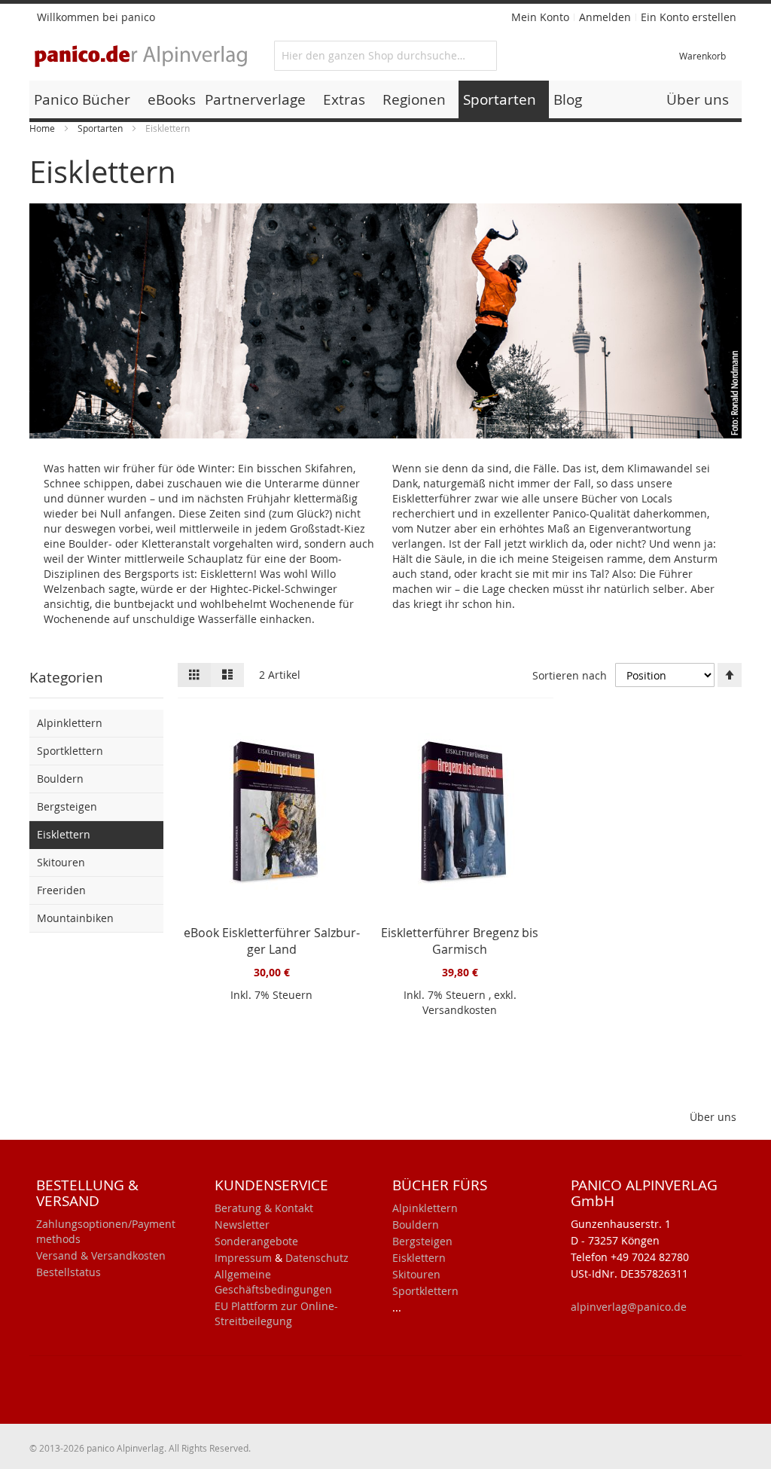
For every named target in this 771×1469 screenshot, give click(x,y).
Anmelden (605, 17)
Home (43, 128)
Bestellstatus (68, 1272)
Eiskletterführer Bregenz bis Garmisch (459, 940)
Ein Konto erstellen (688, 17)
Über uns (713, 1117)
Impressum (243, 1258)
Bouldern (415, 1224)
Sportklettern (425, 1291)
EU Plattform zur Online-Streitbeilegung (276, 1313)
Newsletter (242, 1224)
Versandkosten (459, 1010)
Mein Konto (540, 17)
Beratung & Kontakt (264, 1208)
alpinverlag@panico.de (629, 1307)
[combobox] (385, 56)
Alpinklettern (425, 1208)
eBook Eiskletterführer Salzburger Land (272, 940)
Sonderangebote (256, 1241)
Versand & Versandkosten (101, 1255)
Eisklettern (419, 1258)
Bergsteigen (422, 1241)
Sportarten (101, 128)
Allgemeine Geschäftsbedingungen (273, 1281)
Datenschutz (317, 1258)
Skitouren (416, 1274)
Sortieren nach (569, 675)
